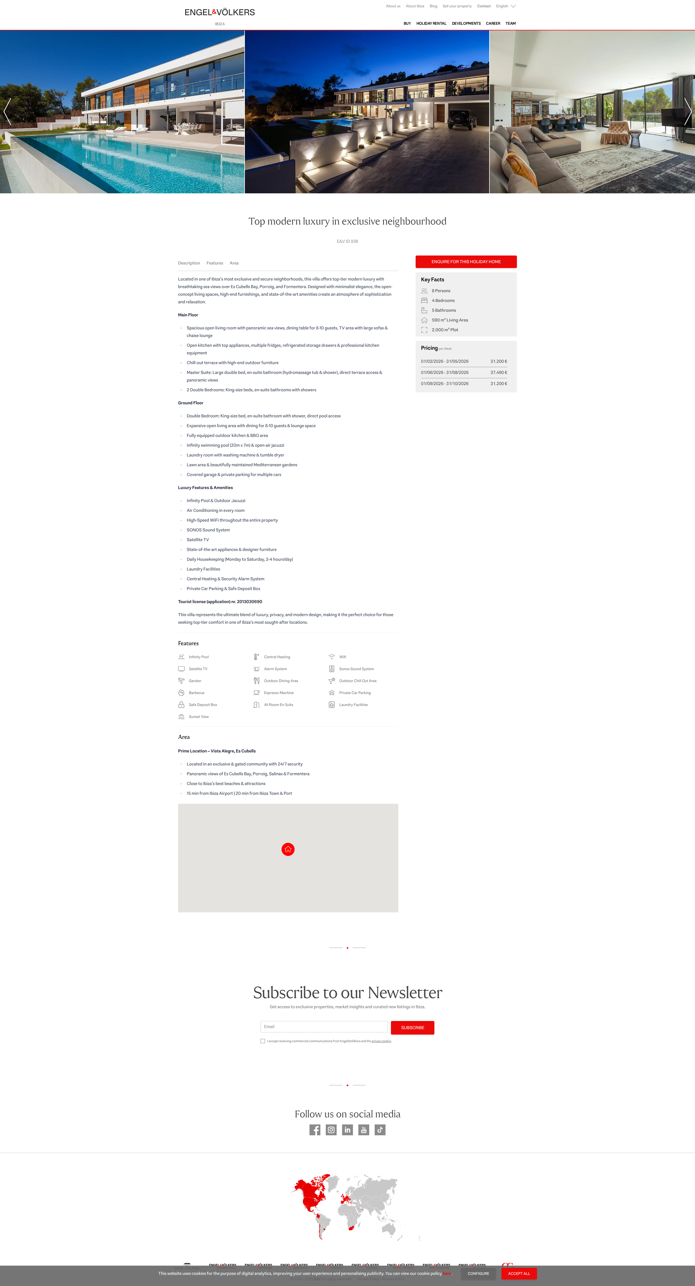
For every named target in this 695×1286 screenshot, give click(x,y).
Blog (433, 6)
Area (234, 263)
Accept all (519, 1273)
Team (511, 23)
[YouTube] (363, 1129)
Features (215, 263)
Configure (478, 1273)
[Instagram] (331, 1129)
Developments (466, 23)
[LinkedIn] (347, 1129)
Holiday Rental (431, 23)
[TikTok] (380, 1129)
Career (493, 23)
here (447, 1273)
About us (393, 6)
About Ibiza (415, 6)
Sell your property (457, 6)
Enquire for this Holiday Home (466, 261)
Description (189, 263)
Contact (484, 6)
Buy (407, 23)
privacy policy (381, 1041)
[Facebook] (314, 1129)
